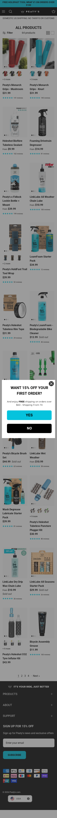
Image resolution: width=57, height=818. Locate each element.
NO (29, 428)
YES (29, 415)
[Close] (51, 383)
